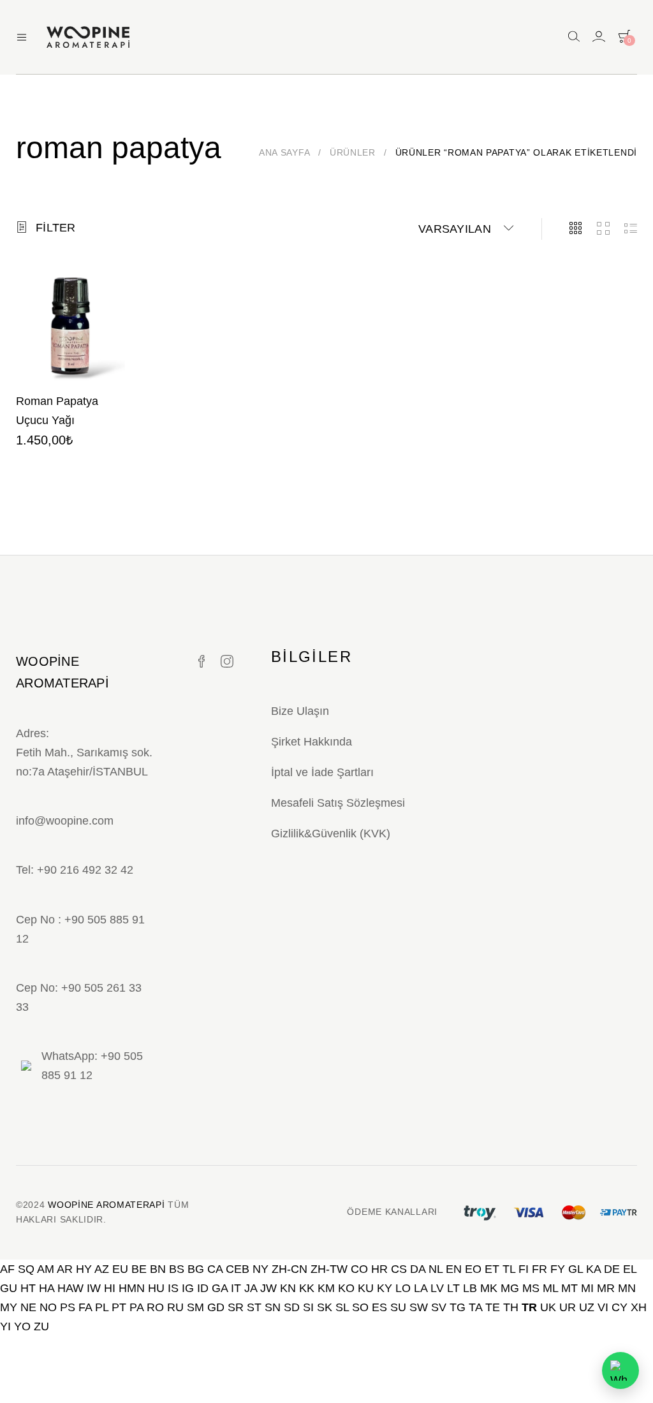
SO (360, 1307)
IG (188, 1288)
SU (398, 1307)
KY (384, 1288)
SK (324, 1307)
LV (437, 1288)
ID (203, 1288)
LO (403, 1288)
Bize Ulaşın (300, 711)
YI (5, 1326)
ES (379, 1307)
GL (575, 1269)
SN (273, 1307)
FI (523, 1269)
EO (473, 1269)
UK (548, 1307)
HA (46, 1288)
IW (94, 1288)
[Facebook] (201, 661)
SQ (26, 1269)
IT (236, 1288)
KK (306, 1288)
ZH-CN (289, 1269)
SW (418, 1307)
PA (136, 1307)
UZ (586, 1307)
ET (492, 1269)
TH (510, 1307)
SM (195, 1307)
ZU (41, 1326)
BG (195, 1269)
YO (22, 1326)
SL (342, 1307)
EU (120, 1269)
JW (268, 1288)
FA (85, 1307)
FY (557, 1269)
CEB (237, 1269)
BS (176, 1269)
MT (569, 1288)
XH (639, 1307)
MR (606, 1288)
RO (155, 1307)
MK (488, 1288)
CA (215, 1269)
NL (436, 1269)
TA (475, 1307)
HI (109, 1288)
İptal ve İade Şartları (322, 772)
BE (139, 1269)
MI (587, 1288)
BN (158, 1269)
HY (84, 1269)
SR (236, 1307)
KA (593, 1269)
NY (260, 1269)
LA (420, 1288)
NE (28, 1307)
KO (346, 1288)
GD (215, 1307)
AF (7, 1269)
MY (8, 1307)
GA (220, 1288)
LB (470, 1288)
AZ (101, 1269)
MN (627, 1288)
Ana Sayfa (284, 152)
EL (629, 1269)
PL (101, 1307)
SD (292, 1307)
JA (250, 1288)
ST (254, 1307)
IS (173, 1288)
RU (175, 1307)
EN (454, 1269)
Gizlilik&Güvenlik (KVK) (330, 833)
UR (567, 1307)
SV (438, 1307)
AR (65, 1269)
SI (308, 1307)
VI (603, 1307)
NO (48, 1307)
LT (453, 1288)
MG (510, 1288)
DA (417, 1269)
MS (530, 1288)
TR (529, 1307)
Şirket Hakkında (311, 741)
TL (509, 1269)
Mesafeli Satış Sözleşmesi (338, 803)
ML (550, 1288)
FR (539, 1269)
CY (619, 1307)
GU (8, 1288)
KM (326, 1288)
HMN (132, 1288)
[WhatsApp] (620, 1370)
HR (379, 1269)
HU (156, 1288)
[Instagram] (227, 661)
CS (399, 1269)
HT (28, 1288)
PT (119, 1307)
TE (492, 1307)
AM (45, 1269)
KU (366, 1288)
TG (458, 1307)
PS (67, 1307)
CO (359, 1269)
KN (288, 1288)
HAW (70, 1288)
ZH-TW (329, 1269)
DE (612, 1269)
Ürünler (353, 152)
